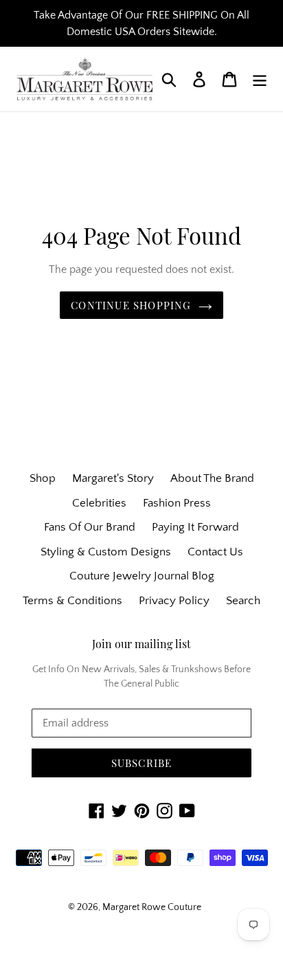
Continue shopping (131, 305)
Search (243, 601)
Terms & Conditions (72, 601)
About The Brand (212, 478)
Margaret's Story (113, 478)
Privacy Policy (174, 601)
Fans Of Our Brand (89, 527)
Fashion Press (177, 503)
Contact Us (215, 552)
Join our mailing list (141, 643)
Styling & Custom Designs (106, 552)
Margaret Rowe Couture (151, 907)
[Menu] (260, 79)
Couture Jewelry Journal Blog (141, 576)
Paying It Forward (195, 527)
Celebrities (99, 503)
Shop (43, 478)
